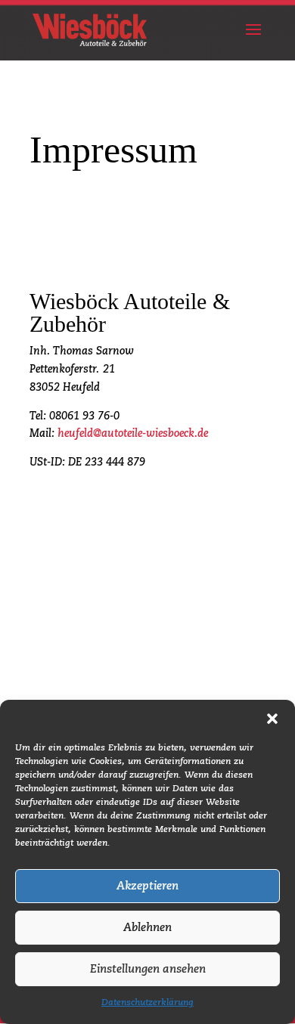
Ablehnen (147, 927)
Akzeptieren (147, 886)
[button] (272, 718)
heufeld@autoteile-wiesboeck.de (132, 433)
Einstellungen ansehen (148, 969)
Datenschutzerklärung (147, 1002)
